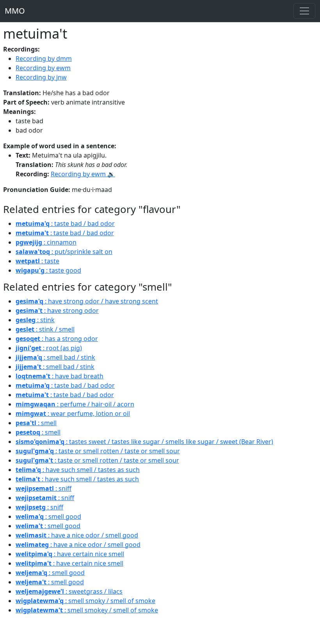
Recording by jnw (41, 77)
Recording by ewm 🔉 (83, 174)
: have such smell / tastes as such (78, 469)
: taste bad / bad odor (65, 223)
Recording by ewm (43, 68)
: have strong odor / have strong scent (87, 301)
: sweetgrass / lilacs (69, 591)
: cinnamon (46, 242)
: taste (37, 261)
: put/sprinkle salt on (64, 251)
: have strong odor (57, 310)
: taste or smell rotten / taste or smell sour (98, 451)
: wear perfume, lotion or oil (73, 413)
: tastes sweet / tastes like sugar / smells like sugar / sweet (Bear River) (144, 441)
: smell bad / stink (55, 357)
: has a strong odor (57, 338)
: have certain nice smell (70, 554)
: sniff (43, 488)
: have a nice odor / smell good (77, 535)
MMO (15, 10)
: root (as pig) (49, 348)
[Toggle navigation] (304, 11)
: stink (35, 320)
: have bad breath (59, 376)
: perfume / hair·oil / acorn (75, 404)
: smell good (48, 516)
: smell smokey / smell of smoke (87, 610)
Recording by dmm (44, 58)
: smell (36, 423)
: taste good (48, 270)
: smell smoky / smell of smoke (85, 600)
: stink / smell (45, 329)
